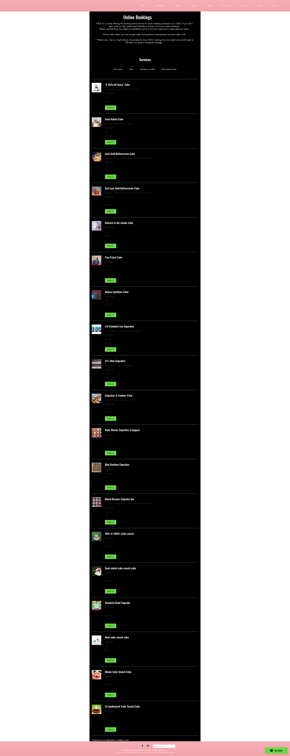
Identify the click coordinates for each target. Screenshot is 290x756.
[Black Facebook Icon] (142, 745)
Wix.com (164, 750)
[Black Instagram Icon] (147, 745)
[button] (110, 107)
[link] (118, 69)
